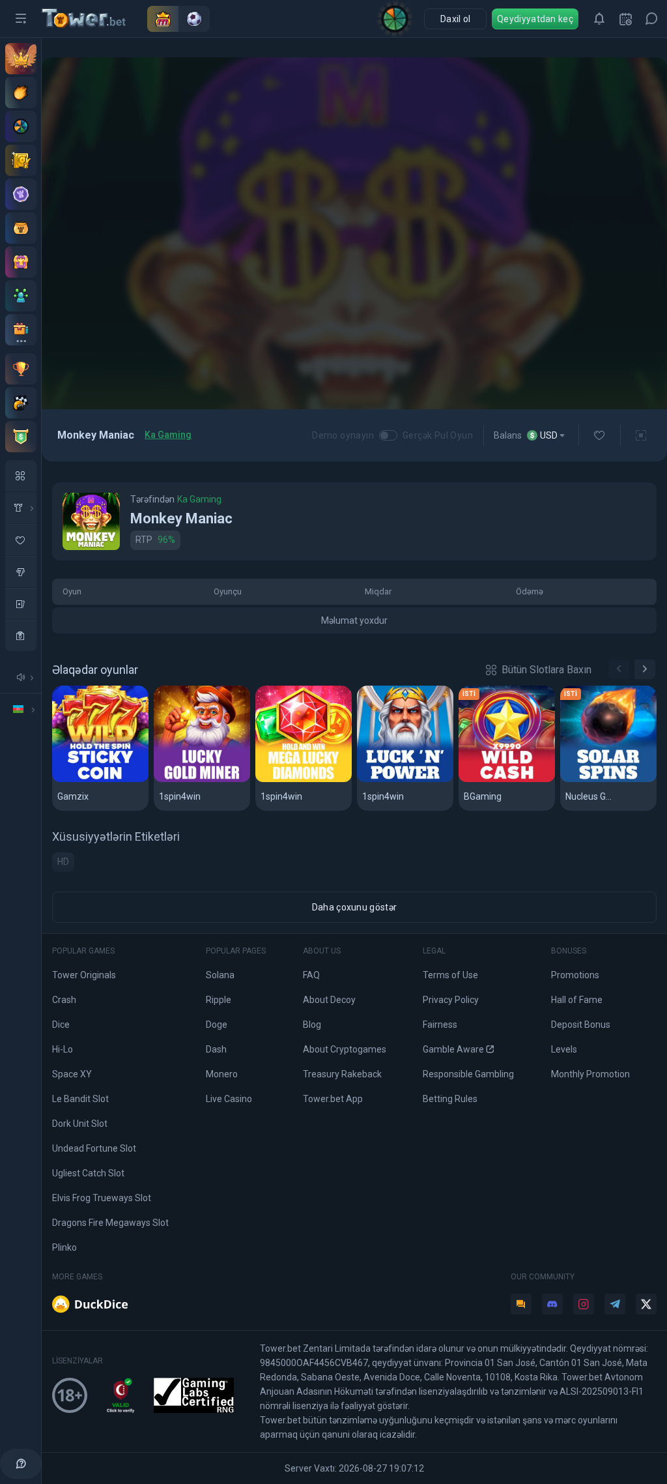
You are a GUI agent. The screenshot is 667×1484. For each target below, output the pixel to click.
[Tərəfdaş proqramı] (20, 296)
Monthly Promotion (590, 1074)
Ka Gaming (168, 434)
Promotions (575, 975)
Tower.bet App (333, 1099)
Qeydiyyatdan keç (535, 19)
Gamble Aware (453, 1049)
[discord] (552, 1304)
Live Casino (229, 1099)
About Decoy (329, 1000)
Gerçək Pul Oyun (438, 435)
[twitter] (646, 1304)
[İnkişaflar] (20, 402)
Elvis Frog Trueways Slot (101, 1198)
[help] (21, 1464)
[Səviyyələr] (20, 194)
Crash (64, 1000)
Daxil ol (455, 19)
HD (63, 861)
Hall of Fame (577, 1000)
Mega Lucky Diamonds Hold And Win (304, 780)
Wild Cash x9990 (503, 780)
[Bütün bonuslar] (20, 329)
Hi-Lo (62, 1049)
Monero (222, 1074)
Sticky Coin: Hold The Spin (100, 780)
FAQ (311, 975)
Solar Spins (593, 780)
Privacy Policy (451, 1000)
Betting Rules (450, 1099)
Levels (564, 1049)
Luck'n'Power (395, 780)
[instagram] (583, 1304)
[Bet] (20, 160)
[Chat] (651, 18)
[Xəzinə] (20, 262)
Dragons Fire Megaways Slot (110, 1222)
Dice (61, 1024)
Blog (312, 1024)
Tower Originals (84, 975)
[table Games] (20, 603)
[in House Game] (20, 507)
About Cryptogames (344, 1049)
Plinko (64, 1247)
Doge (216, 1024)
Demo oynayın (343, 435)
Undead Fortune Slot (94, 1148)
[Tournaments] (20, 436)
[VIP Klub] (20, 58)
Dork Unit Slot (79, 1123)
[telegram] (614, 1304)
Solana (220, 975)
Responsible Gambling (468, 1074)
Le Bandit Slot (80, 1099)
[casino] (20, 635)
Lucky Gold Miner (201, 780)
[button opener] (20, 18)
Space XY (72, 1074)
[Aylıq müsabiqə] (20, 369)
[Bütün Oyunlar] (20, 475)
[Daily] (625, 18)
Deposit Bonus (580, 1024)
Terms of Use (450, 975)
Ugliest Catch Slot (88, 1173)
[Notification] (599, 18)
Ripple (218, 1000)
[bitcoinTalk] (521, 1304)
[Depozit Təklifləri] (20, 92)
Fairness (440, 1024)
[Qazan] (20, 228)
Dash (216, 1049)
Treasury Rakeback (342, 1074)
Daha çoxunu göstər (354, 907)
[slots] (20, 571)
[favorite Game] (20, 539)
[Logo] (94, 19)
